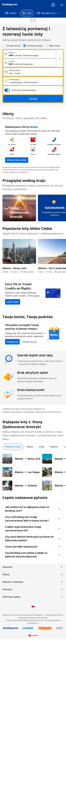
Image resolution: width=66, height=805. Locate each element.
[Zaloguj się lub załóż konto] (53, 5)
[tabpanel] (33, 470)
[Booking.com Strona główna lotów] (9, 4)
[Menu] (61, 5)
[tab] (12, 446)
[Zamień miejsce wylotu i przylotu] (59, 58)
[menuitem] (10, 13)
